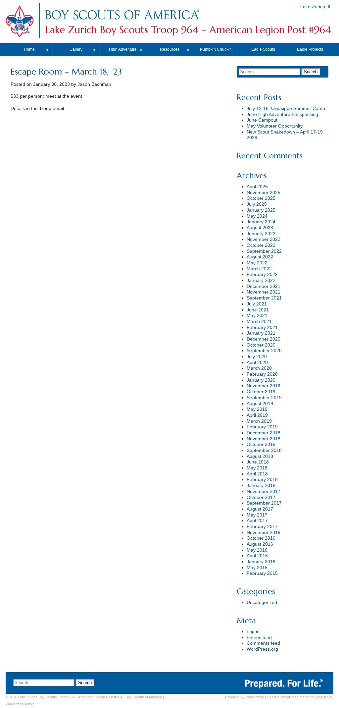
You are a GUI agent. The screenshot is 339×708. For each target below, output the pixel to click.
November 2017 (263, 491)
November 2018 (263, 438)
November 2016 (263, 532)
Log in (253, 631)
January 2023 (261, 233)
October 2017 (261, 497)
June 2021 (258, 309)
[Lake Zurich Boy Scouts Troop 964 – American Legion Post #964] (121, 21)
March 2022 (259, 268)
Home (29, 49)
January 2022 (261, 280)
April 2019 (257, 415)
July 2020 (257, 356)
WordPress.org (262, 649)
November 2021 (263, 292)
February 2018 (262, 479)
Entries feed (259, 637)
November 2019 (263, 385)
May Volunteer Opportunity (275, 126)
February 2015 (262, 573)
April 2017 (257, 520)
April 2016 (257, 555)
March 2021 (259, 321)
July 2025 (257, 204)
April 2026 (257, 186)
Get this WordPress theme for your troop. (300, 697)
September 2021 (264, 298)
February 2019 (262, 426)
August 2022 (260, 256)
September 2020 (264, 350)
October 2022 (261, 245)
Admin (20, 704)
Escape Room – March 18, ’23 (66, 71)
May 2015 (257, 567)
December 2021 (263, 286)
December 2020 (263, 339)
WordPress (255, 697)
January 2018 (261, 485)
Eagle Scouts (263, 49)
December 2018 (263, 432)
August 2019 (260, 403)
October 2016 (261, 538)
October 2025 (261, 198)
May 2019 (257, 409)
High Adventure (123, 49)
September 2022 (264, 251)
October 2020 (261, 345)
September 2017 (264, 503)
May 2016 (257, 550)
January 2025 (261, 210)
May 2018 (257, 467)
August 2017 (260, 509)
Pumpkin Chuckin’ (216, 49)
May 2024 (257, 216)
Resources (169, 49)
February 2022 (262, 274)
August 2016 (260, 544)
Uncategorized (262, 602)
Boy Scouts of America (143, 697)
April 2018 (257, 473)
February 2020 (262, 374)
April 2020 (257, 362)
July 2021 (257, 303)
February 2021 (262, 327)
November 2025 (263, 192)
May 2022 (257, 262)
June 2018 (258, 462)
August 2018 (260, 456)
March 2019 (259, 421)
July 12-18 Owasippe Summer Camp (286, 108)
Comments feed (263, 643)
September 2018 (264, 450)
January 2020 (261, 380)
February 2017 (262, 526)
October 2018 (261, 444)
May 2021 (257, 315)
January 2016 (261, 561)
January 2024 (261, 221)
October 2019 (261, 391)
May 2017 (257, 515)
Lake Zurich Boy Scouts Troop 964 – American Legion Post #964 (188, 30)
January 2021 (261, 333)
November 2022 (263, 239)
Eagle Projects (310, 49)
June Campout (262, 120)
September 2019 (264, 397)
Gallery (76, 49)
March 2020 (259, 368)
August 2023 (260, 227)
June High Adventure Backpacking (282, 114)
